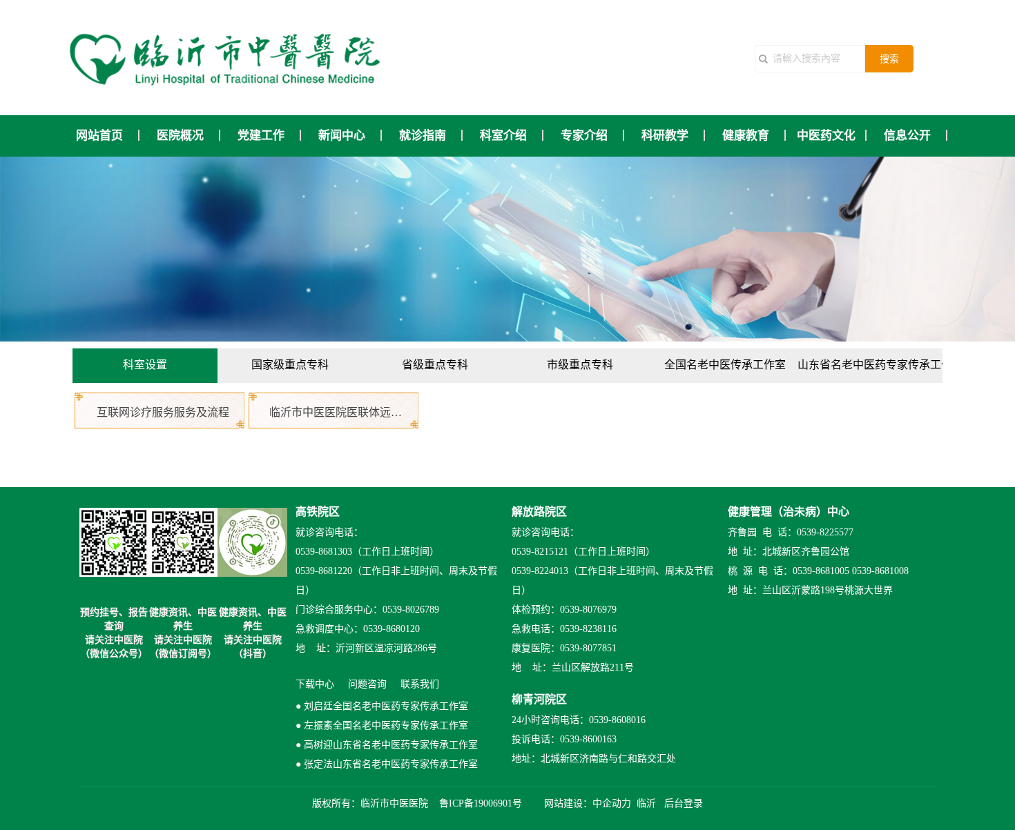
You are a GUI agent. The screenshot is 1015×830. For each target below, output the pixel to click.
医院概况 (180, 135)
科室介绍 (503, 135)
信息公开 (907, 135)
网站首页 (99, 135)
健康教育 (745, 135)
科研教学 (664, 135)
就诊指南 (422, 135)
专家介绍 (584, 135)
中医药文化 (826, 135)
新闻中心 (341, 135)
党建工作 (261, 135)
